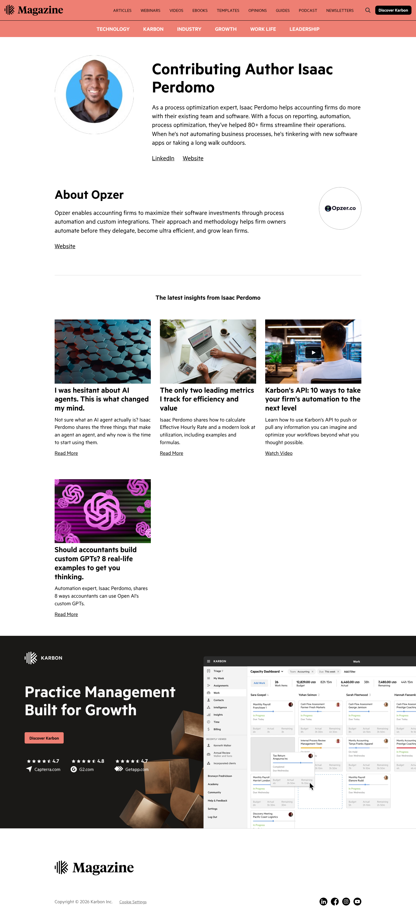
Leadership (304, 28)
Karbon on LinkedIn (323, 902)
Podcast (308, 10)
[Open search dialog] (368, 10)
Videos (176, 10)
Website (193, 158)
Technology (113, 28)
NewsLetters (340, 10)
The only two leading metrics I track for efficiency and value (207, 399)
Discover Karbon (393, 10)
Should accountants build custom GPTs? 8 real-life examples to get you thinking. (96, 563)
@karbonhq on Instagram (346, 902)
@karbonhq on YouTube (357, 902)
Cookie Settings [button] (133, 901)
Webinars (150, 10)
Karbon (153, 28)
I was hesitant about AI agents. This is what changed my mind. (102, 399)
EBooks (200, 10)
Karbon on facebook (335, 902)
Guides (283, 10)
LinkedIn (163, 158)
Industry (189, 28)
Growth (226, 28)
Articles (122, 10)
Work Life (263, 28)
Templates (228, 10)
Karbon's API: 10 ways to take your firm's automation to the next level (313, 399)
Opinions (257, 10)
